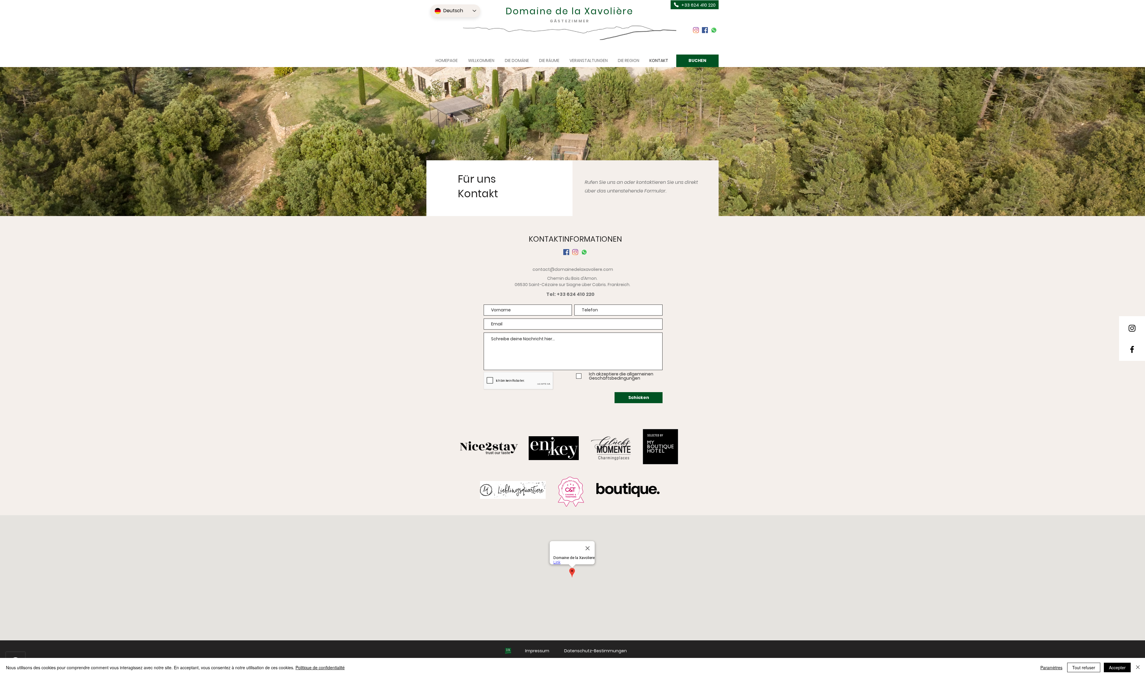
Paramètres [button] (1051, 667)
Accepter (1117, 667)
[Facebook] (1132, 349)
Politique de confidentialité (320, 667)
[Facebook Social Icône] (705, 30)
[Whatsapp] (714, 30)
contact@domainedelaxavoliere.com (573, 269)
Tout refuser (1083, 667)
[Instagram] (696, 30)
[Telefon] (676, 5)
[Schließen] (1137, 667)
